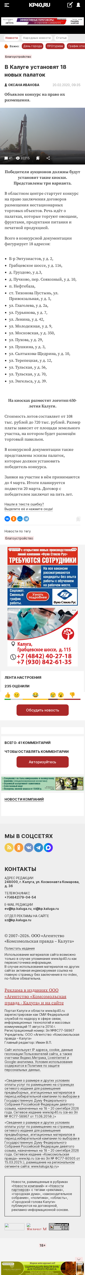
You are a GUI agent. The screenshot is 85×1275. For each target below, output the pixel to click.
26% (72, 695)
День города (32, 46)
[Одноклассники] (13, 518)
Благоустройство (18, 56)
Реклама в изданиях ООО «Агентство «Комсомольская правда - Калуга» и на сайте (35, 997)
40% (35, 695)
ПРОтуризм (55, 46)
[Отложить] (37, 158)
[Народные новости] (70, 4)
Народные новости (37, 38)
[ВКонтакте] (7, 518)
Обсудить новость (42, 710)
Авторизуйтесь (42, 762)
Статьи (61, 38)
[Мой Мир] (20, 518)
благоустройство (19, 538)
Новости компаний (24, 799)
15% (53, 695)
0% (8, 695)
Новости (11, 38)
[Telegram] (26, 518)
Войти (78, 5)
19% (17, 695)
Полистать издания (20, 948)
